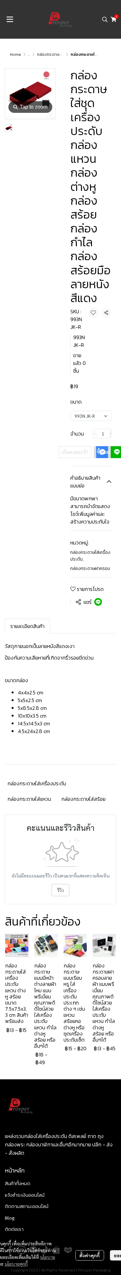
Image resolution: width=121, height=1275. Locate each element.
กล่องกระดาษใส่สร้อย (83, 799)
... (29, 54)
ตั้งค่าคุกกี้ (89, 1255)
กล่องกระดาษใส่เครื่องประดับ (90, 556)
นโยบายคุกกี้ (16, 1264)
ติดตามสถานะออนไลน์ (26, 1206)
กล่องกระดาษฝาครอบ (55, 54)
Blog (10, 1217)
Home (15, 54)
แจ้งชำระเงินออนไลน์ (25, 1195)
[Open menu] (9, 19)
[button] (104, 19)
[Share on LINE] (98, 602)
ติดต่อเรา (14, 1229)
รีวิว (60, 890)
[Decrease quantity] (94, 433)
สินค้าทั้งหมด (17, 1183)
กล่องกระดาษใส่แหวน (29, 799)
